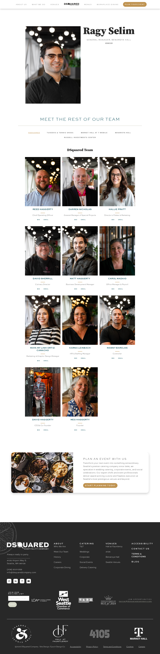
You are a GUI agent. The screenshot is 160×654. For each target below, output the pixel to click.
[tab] (34, 132)
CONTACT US (141, 548)
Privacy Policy (92, 646)
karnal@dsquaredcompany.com (135, 601)
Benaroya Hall (112, 556)
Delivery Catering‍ (88, 567)
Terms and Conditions (112, 646)
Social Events (86, 562)
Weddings (84, 551)
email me (109, 43)
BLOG (135, 561)
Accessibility (142, 543)
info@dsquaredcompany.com (21, 572)
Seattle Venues (113, 562)
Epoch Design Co (57, 646)
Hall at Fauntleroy (114, 546)
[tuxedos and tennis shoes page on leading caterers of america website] (41, 600)
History (57, 556)
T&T (82, 546)
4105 (108, 551)
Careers (57, 562)
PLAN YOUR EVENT (135, 4)
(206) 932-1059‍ (14, 569)
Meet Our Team (61, 551)
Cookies (130, 646)
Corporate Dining (62, 567)
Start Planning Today (100, 485)
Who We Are (60, 546)
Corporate (85, 556)
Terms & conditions (139, 555)
